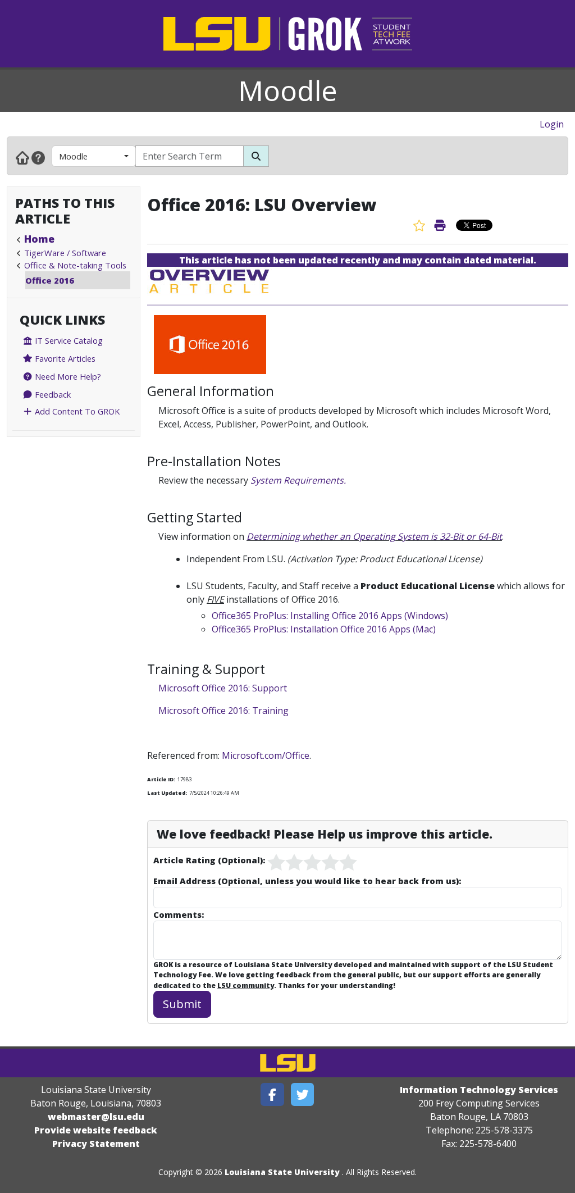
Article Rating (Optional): (209, 860)
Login (552, 124)
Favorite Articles (64, 358)
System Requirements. (298, 480)
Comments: (178, 914)
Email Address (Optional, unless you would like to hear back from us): (307, 880)
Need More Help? (67, 376)
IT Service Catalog (68, 340)
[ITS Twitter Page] (302, 1094)
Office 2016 (49, 280)
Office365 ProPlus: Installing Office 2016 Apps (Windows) (330, 615)
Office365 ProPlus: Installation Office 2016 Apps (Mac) (324, 629)
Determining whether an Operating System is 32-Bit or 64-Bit (374, 536)
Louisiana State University (282, 1172)
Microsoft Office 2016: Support (222, 688)
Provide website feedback (95, 1130)
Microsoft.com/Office (265, 755)
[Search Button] (256, 156)
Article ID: (161, 779)
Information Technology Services (479, 1089)
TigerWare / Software (65, 252)
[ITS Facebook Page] (272, 1094)
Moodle (287, 90)
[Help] (38, 157)
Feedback (52, 394)
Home (39, 238)
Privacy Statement (96, 1143)
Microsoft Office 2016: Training (223, 710)
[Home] (22, 157)
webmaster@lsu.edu (96, 1116)
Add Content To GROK (76, 411)
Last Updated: (167, 792)
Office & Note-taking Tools (75, 265)
